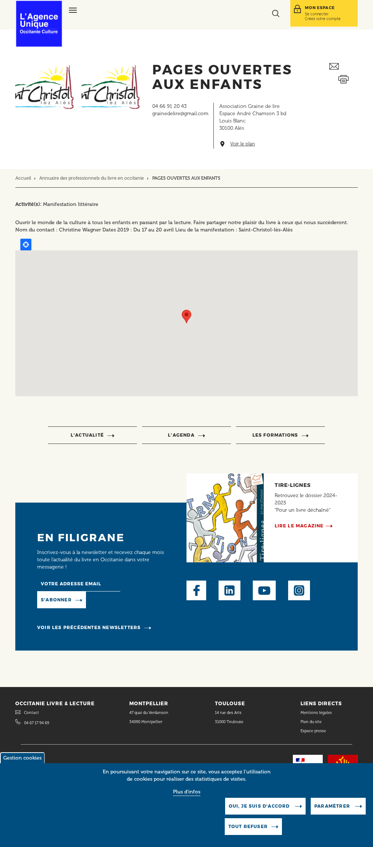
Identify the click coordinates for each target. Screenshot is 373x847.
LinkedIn (229, 590)
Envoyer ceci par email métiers (343, 66)
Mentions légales (317, 712)
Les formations (275, 435)
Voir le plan (242, 144)
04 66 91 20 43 (169, 106)
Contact (31, 712)
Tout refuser (248, 826)
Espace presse (313, 731)
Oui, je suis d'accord (260, 806)
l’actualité (87, 435)
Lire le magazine (299, 525)
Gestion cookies (22, 758)
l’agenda (181, 435)
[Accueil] (39, 23)
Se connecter (317, 14)
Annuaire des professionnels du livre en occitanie (91, 178)
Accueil (23, 178)
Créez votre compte (323, 18)
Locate (25, 244)
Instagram (299, 590)
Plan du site (311, 721)
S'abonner (56, 599)
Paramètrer (333, 806)
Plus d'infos (186, 792)
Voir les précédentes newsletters (89, 627)
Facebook (196, 590)
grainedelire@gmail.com (180, 113)
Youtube (264, 590)
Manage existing (111, 600)
